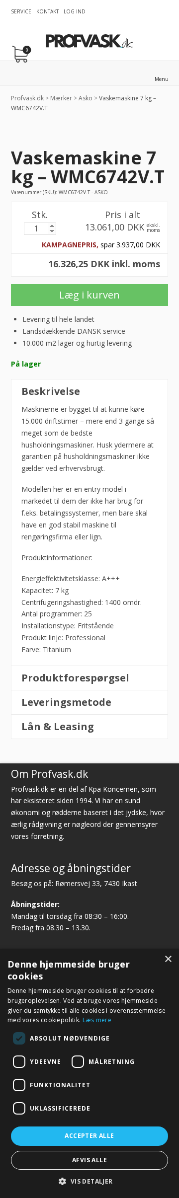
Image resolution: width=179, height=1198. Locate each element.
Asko (85, 98)
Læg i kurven (89, 294)
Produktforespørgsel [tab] (75, 677)
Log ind (75, 11)
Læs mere (97, 1020)
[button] (89, 1181)
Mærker (61, 98)
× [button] (168, 959)
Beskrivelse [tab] (50, 391)
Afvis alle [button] (89, 1160)
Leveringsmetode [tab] (66, 702)
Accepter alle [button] (89, 1135)
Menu (162, 78)
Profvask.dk (27, 98)
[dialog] (89, 1073)
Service (21, 11)
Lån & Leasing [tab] (57, 726)
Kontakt (47, 11)
